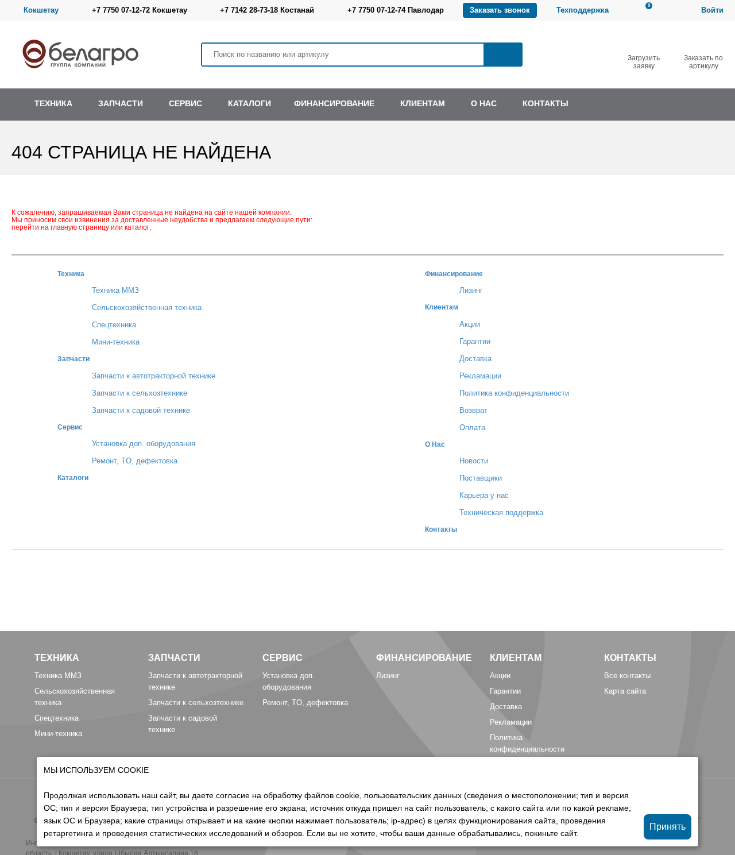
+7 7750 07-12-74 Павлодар (395, 10)
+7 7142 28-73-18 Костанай (267, 10)
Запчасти (73, 358)
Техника (70, 273)
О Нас (435, 444)
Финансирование (454, 273)
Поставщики (480, 478)
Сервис (70, 427)
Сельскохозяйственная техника (147, 307)
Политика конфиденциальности (514, 393)
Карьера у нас (484, 495)
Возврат (473, 410)
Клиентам (441, 307)
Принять (667, 826)
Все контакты (627, 675)
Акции (469, 324)
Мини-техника (116, 342)
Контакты (441, 529)
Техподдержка (582, 10)
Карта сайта (625, 691)
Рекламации (480, 376)
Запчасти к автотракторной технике (153, 376)
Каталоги (72, 477)
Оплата (472, 427)
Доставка (475, 358)
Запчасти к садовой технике (141, 410)
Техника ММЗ (115, 290)
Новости (473, 460)
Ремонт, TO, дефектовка (134, 460)
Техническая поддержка (501, 512)
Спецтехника (114, 324)
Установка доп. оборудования (143, 443)
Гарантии (474, 341)
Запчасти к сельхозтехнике (139, 393)
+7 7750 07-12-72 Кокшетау (139, 10)
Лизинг (471, 290)
